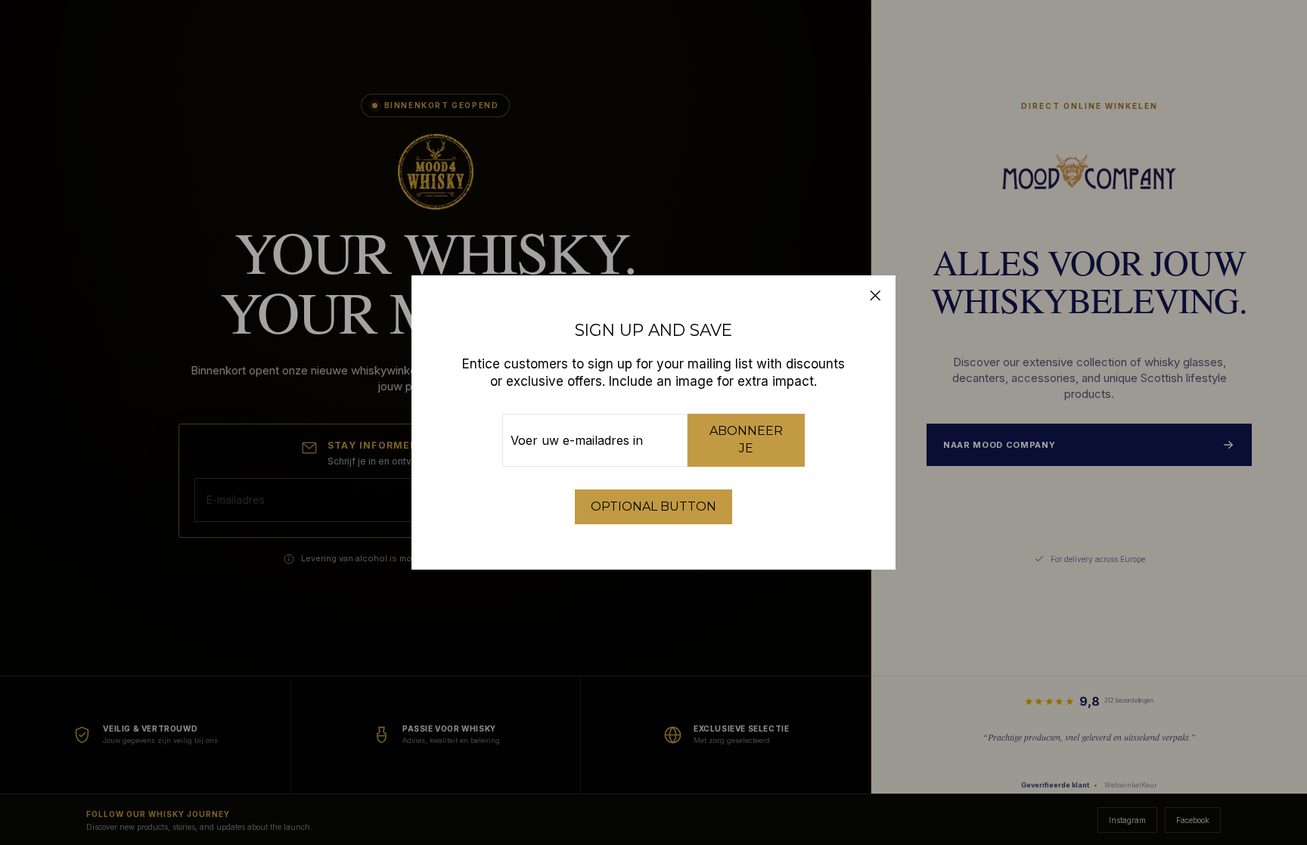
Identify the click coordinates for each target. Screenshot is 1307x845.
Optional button (653, 506)
